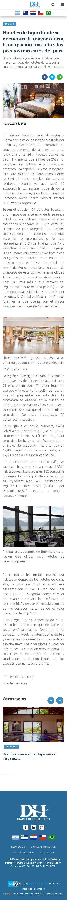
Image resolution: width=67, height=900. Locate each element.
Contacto (47, 852)
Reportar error (23, 852)
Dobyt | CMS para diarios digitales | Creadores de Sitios (38, 894)
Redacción (18, 847)
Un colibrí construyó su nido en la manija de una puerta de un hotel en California (32, 758)
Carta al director (43, 847)
